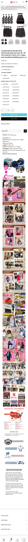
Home (2, 6)
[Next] (24, 25)
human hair (13, 135)
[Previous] (3, 25)
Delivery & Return (5, 124)
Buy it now (14, 119)
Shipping (3, 63)
